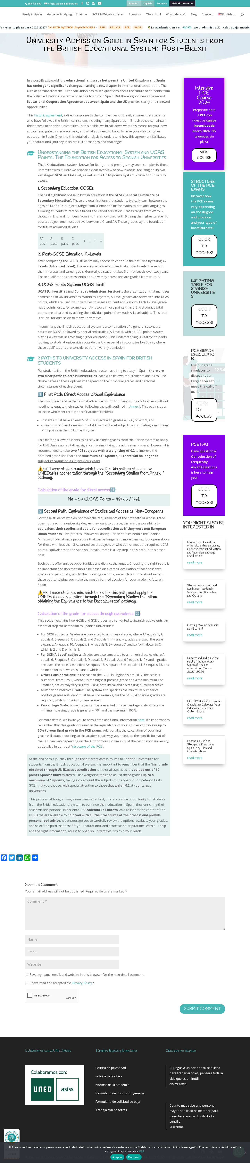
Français (162, 3)
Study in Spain (32, 14)
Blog (194, 14)
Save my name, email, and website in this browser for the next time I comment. (87, 974)
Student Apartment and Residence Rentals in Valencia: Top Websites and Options (202, 590)
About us (135, 14)
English (147, 3)
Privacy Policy (82, 983)
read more (194, 562)
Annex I (134, 406)
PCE (109, 27)
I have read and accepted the (62, 983)
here (141, 720)
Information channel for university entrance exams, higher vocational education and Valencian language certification (204, 549)
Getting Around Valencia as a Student (202, 627)
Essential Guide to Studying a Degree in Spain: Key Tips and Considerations (200, 746)
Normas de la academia (112, 1085)
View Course (204, 155)
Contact (207, 14)
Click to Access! (204, 246)
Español (133, 3)
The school (153, 14)
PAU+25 (97, 27)
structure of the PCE (87, 746)
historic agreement (47, 115)
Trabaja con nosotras (111, 1110)
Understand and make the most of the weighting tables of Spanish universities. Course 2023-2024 (203, 665)
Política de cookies (108, 1076)
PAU (84, 27)
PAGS (119, 27)
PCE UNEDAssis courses (108, 14)
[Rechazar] (245, 1153)
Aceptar (117, 1157)
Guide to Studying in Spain (65, 14)
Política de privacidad (110, 1068)
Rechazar (134, 1157)
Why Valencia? (176, 14)
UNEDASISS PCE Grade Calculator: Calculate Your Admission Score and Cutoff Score (204, 706)
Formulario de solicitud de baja (117, 1101)
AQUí (141, 1151)
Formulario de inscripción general (120, 1093)
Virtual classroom (182, 3)
